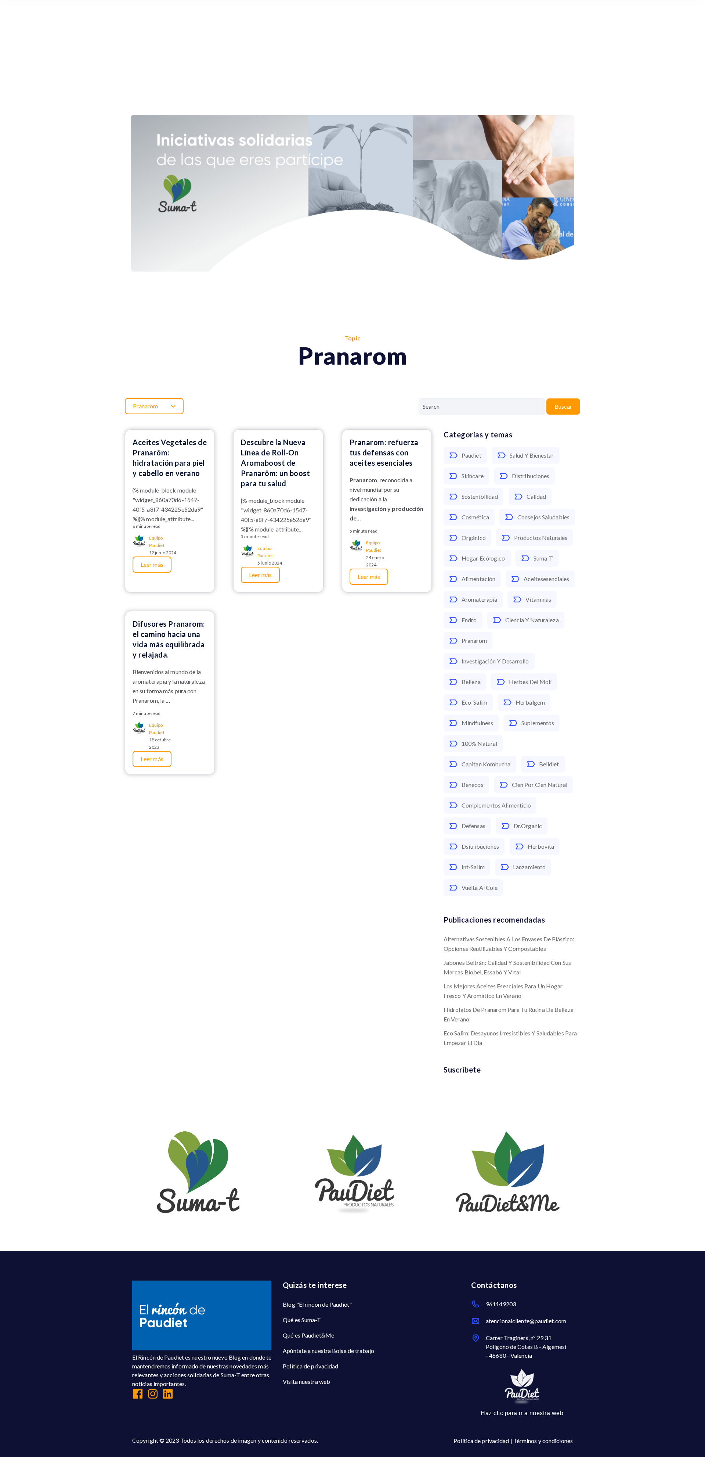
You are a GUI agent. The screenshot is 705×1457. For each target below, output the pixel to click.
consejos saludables (543, 516)
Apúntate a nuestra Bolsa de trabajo (328, 1350)
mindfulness (477, 722)
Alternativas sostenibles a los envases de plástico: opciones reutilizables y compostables (509, 943)
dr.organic (528, 825)
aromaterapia (479, 599)
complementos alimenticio (496, 805)
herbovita (541, 846)
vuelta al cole (480, 887)
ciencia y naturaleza (532, 619)
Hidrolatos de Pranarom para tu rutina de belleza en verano (509, 1014)
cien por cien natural (539, 784)
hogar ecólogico (483, 558)
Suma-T (543, 558)
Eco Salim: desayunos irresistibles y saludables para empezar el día (510, 1038)
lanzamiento (529, 866)
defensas (473, 825)
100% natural (479, 743)
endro (469, 619)
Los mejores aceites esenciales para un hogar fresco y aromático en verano (503, 990)
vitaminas (538, 599)
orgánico (474, 537)
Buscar (563, 406)
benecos (473, 784)
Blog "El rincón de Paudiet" (317, 1304)
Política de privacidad (310, 1366)
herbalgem (530, 702)
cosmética (475, 516)
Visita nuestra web (306, 1381)
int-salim (473, 866)
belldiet (549, 763)
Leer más (152, 564)
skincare (473, 475)
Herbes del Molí (530, 681)
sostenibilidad (480, 496)
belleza (471, 681)
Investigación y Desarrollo (495, 661)
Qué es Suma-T (302, 1319)
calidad (536, 496)
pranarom (474, 640)
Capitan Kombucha (486, 763)
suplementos (537, 722)
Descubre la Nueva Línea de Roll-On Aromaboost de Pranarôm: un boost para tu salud (275, 463)
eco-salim (474, 702)
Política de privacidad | (483, 1440)
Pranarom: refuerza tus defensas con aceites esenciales (384, 452)
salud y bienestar (532, 455)
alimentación (478, 578)
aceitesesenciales (546, 578)
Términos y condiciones (543, 1440)
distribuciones (530, 475)
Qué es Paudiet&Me (308, 1335)
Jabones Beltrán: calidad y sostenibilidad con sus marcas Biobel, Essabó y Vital (507, 967)
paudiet (471, 455)
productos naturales (540, 537)
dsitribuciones (480, 846)
